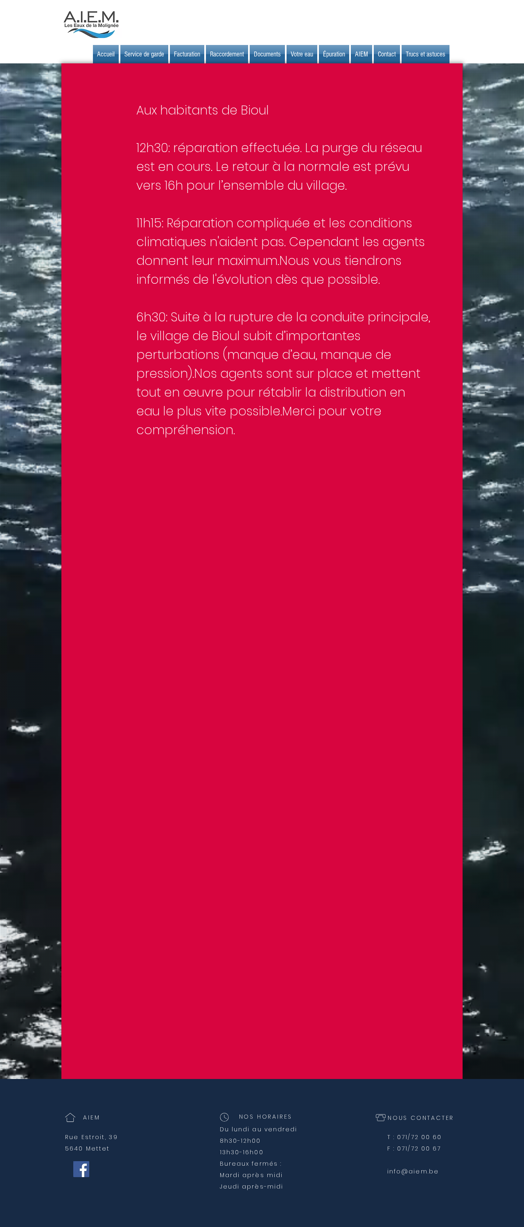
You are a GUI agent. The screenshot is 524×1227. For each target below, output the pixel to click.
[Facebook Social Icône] (81, 1169)
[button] (187, 54)
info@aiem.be (413, 1171)
